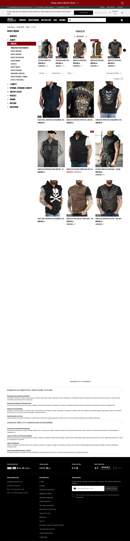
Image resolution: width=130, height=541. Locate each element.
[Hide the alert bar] (122, 2)
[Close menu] (121, 12)
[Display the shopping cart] (121, 20)
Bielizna (13, 103)
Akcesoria (14, 107)
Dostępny (117, 79)
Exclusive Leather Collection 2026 (51, 525)
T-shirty (13, 84)
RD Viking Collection (46, 505)
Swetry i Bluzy (16, 91)
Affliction (42, 517)
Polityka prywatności (46, 489)
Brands (62, 20)
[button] (43, 73)
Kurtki (27, 27)
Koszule (13, 95)
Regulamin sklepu (45, 493)
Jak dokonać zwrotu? (47, 529)
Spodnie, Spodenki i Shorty (21, 88)
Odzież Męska (33, 20)
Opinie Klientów (44, 501)
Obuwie (13, 99)
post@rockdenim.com (15, 482)
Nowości (22, 20)
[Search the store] (71, 20)
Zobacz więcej (79, 497)
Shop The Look (44, 513)
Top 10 (41, 521)
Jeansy (12, 39)
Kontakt (120, 7)
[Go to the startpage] (11, 20)
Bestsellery (46, 20)
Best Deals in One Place (47, 509)
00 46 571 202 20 (13, 486)
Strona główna (11, 27)
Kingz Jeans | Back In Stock (63, 3)
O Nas (41, 482)
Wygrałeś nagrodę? (46, 497)
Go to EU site (83, 12)
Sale (55, 20)
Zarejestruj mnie (111, 488)
